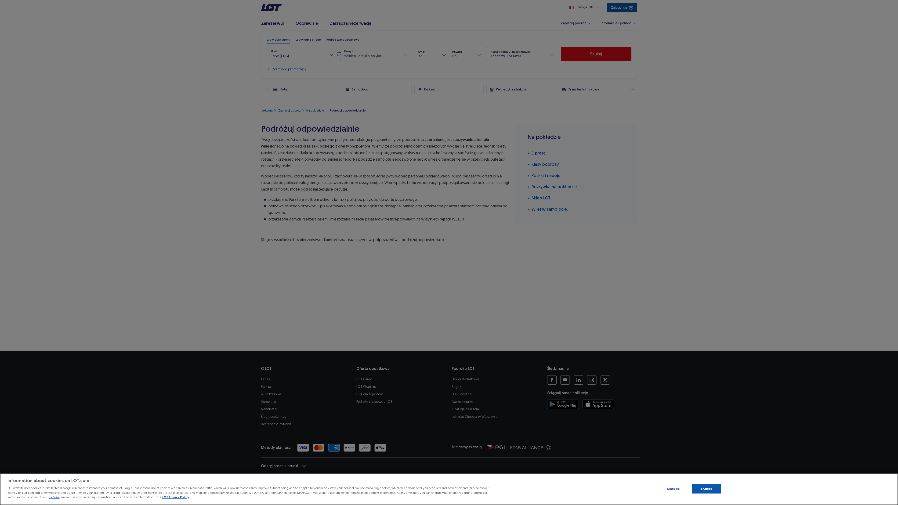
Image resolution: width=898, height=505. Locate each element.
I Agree (706, 488)
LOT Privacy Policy (175, 497)
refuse (54, 497)
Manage (673, 488)
